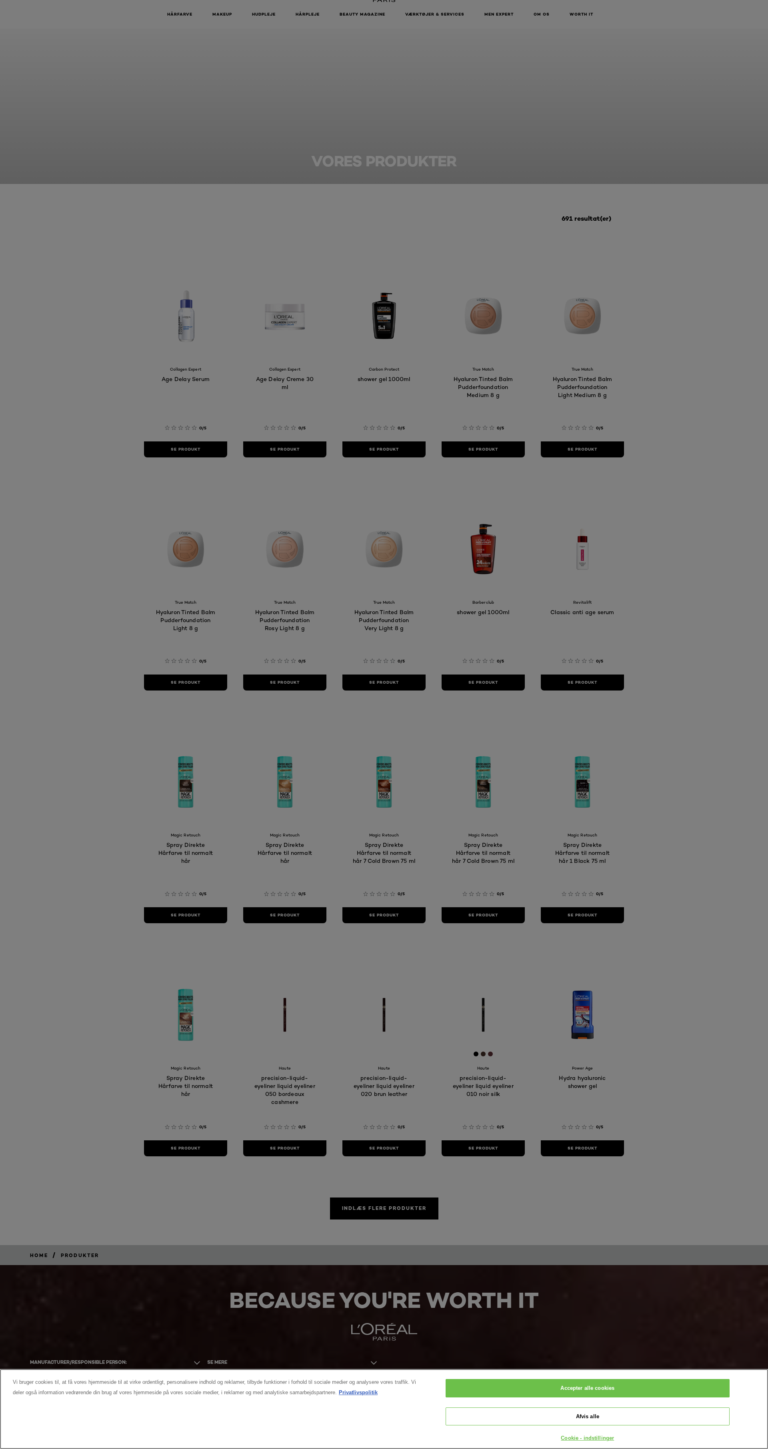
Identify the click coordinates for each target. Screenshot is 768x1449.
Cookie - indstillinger (587, 1438)
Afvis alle (587, 1416)
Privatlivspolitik (358, 1392)
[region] (384, 1409)
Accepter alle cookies (587, 1388)
